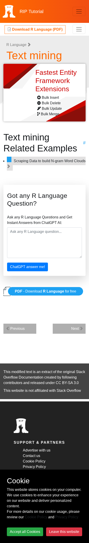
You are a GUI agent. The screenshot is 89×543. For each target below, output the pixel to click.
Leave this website (64, 532)
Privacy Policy (34, 467)
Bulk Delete (51, 103)
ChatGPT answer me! (27, 267)
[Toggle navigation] (79, 11)
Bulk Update (52, 108)
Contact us (31, 456)
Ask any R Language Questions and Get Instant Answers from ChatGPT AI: (39, 220)
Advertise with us (36, 450)
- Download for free (45, 291)
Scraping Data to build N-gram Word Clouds (50, 161)
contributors (12, 383)
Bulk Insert (50, 97)
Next (75, 329)
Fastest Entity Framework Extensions (56, 81)
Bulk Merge (50, 114)
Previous (17, 329)
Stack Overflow (69, 390)
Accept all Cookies (25, 532)
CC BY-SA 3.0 (67, 383)
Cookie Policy (34, 461)
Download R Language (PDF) (37, 29)
